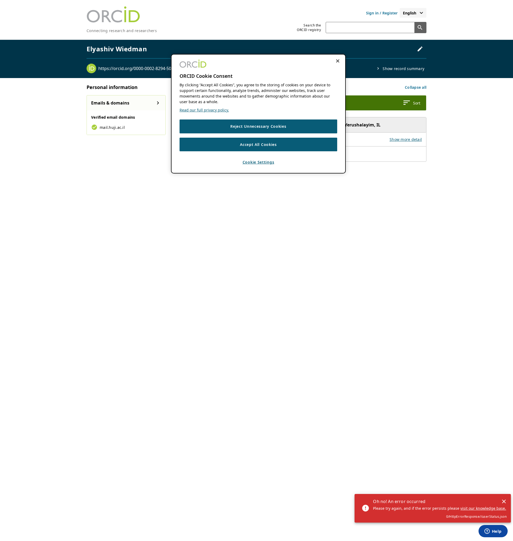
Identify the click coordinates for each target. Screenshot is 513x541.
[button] (415, 87)
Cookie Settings (258, 162)
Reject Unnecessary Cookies (258, 126)
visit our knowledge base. (483, 508)
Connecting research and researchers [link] (122, 30)
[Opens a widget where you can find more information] (493, 531)
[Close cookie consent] (338, 61)
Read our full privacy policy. (204, 110)
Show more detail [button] (406, 139)
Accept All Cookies (258, 144)
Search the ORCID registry (309, 27)
